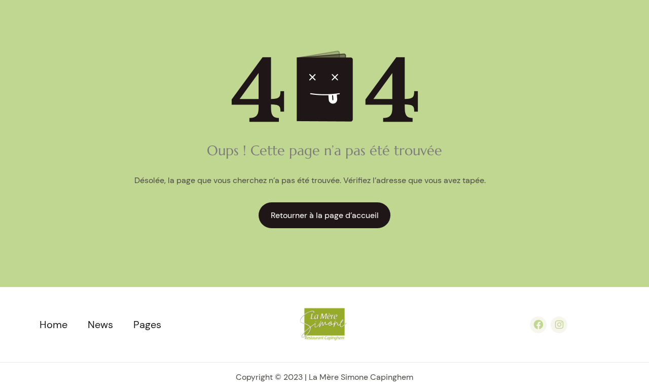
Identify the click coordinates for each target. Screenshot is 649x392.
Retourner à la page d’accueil (325, 215)
